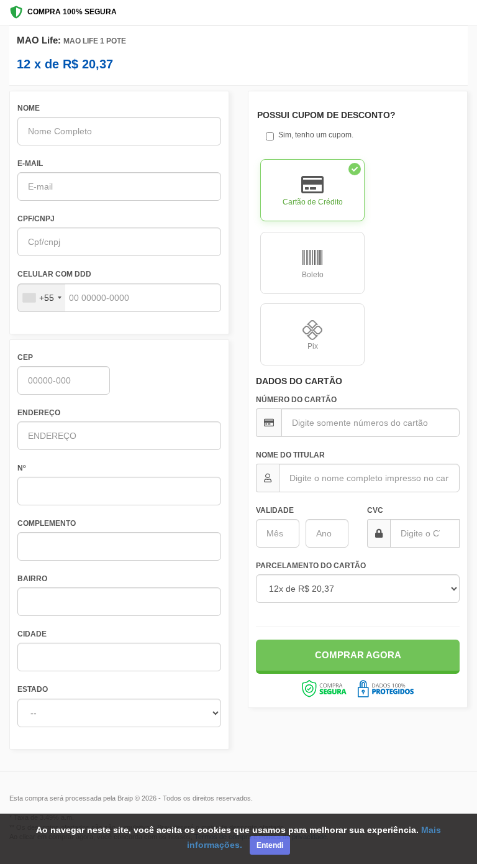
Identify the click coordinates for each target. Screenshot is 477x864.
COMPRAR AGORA (358, 655)
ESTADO (32, 689)
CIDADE (32, 634)
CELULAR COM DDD (54, 274)
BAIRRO (32, 578)
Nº (21, 468)
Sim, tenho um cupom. (315, 135)
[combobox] (41, 297)
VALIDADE (275, 510)
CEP (25, 357)
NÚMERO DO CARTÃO (296, 399)
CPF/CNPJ (36, 218)
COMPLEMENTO (46, 523)
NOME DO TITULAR (290, 455)
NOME (28, 108)
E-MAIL (30, 163)
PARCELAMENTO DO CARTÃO (311, 565)
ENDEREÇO (38, 412)
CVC (375, 510)
